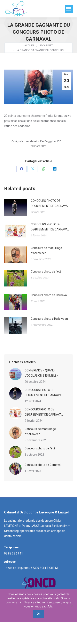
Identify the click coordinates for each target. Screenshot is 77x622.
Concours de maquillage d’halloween (46, 250)
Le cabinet (31, 141)
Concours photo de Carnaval (49, 295)
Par (51, 141)
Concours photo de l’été (46, 271)
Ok (38, 613)
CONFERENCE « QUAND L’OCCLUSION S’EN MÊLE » (42, 373)
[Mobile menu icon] (69, 9)
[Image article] (15, 207)
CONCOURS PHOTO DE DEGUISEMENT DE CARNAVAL (50, 203)
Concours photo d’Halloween (49, 318)
